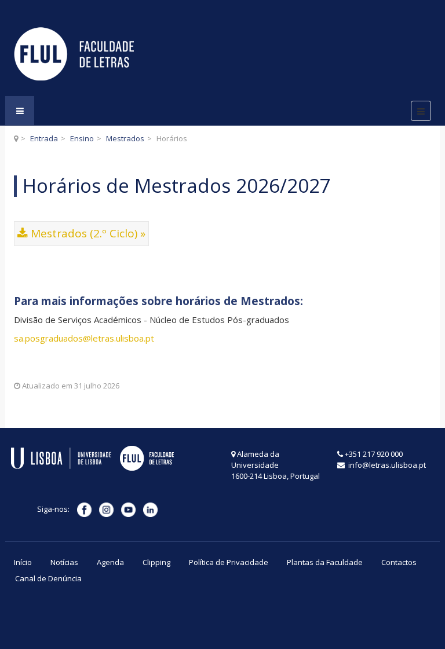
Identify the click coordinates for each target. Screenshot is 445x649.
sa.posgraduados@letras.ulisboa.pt (84, 338)
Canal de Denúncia (48, 578)
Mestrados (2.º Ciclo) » (88, 233)
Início (23, 562)
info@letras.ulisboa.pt (386, 465)
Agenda (110, 562)
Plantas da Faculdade (325, 562)
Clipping (156, 562)
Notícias (64, 562)
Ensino (82, 138)
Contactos (399, 562)
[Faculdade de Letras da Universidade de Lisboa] (74, 53)
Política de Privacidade (228, 562)
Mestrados (125, 138)
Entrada (44, 138)
